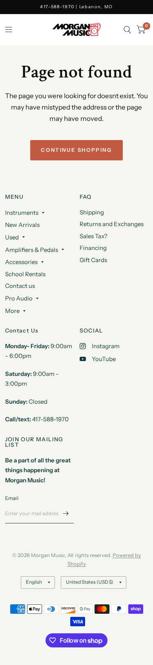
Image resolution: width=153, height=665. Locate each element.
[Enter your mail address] (66, 513)
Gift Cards (93, 260)
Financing (93, 248)
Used (12, 237)
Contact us (20, 285)
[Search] (127, 29)
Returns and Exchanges (112, 224)
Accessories (21, 262)
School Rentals (25, 274)
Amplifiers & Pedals (31, 249)
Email (11, 498)
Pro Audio (19, 298)
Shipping (92, 212)
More (12, 311)
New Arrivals (22, 224)
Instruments (21, 212)
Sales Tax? (93, 236)
